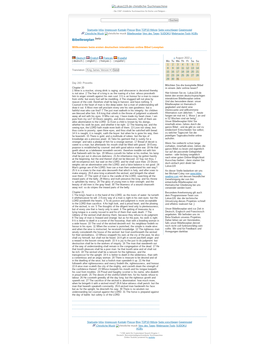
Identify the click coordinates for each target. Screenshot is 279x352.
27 (192, 75)
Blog (138, 29)
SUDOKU (165, 33)
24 (177, 75)
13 (192, 68)
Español (122, 58)
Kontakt (122, 29)
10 (177, 68)
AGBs (194, 33)
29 (167, 79)
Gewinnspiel (185, 29)
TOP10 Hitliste (149, 29)
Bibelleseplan (134, 33)
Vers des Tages (151, 33)
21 (197, 71)
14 (197, 68)
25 (182, 75)
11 (182, 68)
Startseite (92, 29)
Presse (131, 29)
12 (187, 68)
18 (182, 71)
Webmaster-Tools (181, 33)
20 (192, 71)
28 (197, 75)
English (94, 58)
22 (167, 75)
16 (172, 71)
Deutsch (80, 58)
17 (177, 71)
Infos (101, 29)
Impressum (111, 29)
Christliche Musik (94, 33)
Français (108, 58)
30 (172, 79)
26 (187, 75)
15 (167, 71)
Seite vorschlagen (168, 29)
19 (187, 71)
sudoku (152, 337)
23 (172, 75)
